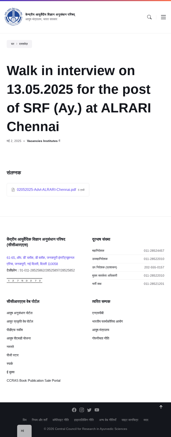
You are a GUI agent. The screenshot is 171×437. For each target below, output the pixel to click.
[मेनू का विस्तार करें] (163, 17)
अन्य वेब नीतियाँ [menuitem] (107, 420)
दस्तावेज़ (23, 44)
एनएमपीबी (98, 313)
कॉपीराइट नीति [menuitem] (61, 420)
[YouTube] (97, 410)
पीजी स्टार (13, 355)
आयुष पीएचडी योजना (19, 338)
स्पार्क (10, 363)
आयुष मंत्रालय (100, 330)
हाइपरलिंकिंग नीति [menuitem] (84, 420)
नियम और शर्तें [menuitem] (39, 420)
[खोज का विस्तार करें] (149, 17)
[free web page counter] (24, 282)
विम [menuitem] (24, 420)
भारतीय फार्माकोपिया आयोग (107, 321)
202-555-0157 (154, 267)
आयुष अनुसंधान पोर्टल (20, 313)
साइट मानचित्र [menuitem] (130, 420)
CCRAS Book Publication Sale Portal (33, 380)
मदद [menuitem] (146, 420)
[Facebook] (74, 410)
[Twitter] (89, 410)
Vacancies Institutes (42, 141)
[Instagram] (81, 410)
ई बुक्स (10, 372)
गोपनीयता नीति (100, 338)
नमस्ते (10, 347)
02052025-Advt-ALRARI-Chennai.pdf (47, 190)
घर (12, 44)
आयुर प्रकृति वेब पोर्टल (20, 321)
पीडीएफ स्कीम (15, 330)
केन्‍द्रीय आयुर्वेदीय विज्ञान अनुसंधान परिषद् (50, 14)
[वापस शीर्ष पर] (161, 407)
